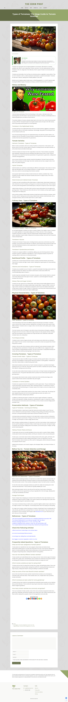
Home (22, 7)
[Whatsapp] (39, 598)
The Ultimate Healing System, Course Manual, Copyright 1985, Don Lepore (28, 520)
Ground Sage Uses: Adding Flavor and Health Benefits (24, 536)
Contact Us (36, 7)
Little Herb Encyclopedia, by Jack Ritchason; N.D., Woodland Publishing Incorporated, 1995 (31, 518)
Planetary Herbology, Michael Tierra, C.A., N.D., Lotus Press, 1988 (26, 521)
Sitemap (36, 693)
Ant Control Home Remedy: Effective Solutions (22, 533)
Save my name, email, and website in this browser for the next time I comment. (30, 659)
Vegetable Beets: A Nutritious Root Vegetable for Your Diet (24, 626)
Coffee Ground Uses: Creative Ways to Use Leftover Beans (24, 530)
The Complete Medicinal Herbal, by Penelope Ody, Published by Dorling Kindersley (30, 524)
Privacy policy (37, 690)
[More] (41, 598)
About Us (26, 7)
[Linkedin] (32, 598)
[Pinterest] (34, 598)
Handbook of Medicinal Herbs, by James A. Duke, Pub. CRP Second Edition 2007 (29, 523)
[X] (28, 598)
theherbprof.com (39, 511)
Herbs (41, 7)
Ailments (45, 7)
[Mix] (37, 598)
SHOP (31, 7)
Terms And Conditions (39, 692)
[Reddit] (30, 598)
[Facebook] (27, 598)
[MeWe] (36, 598)
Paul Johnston (24, 58)
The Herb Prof (34, 4)
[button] (4, 7)
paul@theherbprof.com (29, 688)
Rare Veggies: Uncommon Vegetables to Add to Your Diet (24, 539)
